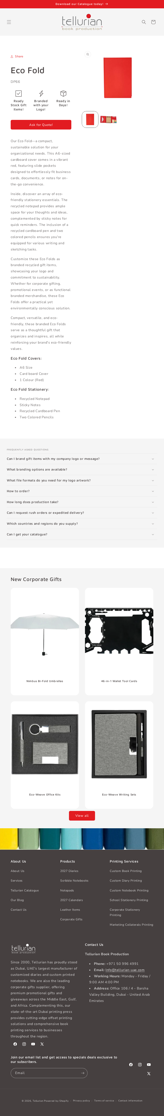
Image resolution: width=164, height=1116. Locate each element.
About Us (18, 871)
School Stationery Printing (129, 900)
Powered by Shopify (56, 1101)
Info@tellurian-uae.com (125, 970)
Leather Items (70, 910)
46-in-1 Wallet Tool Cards (119, 681)
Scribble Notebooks (74, 881)
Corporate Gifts (71, 919)
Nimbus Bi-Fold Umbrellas (44, 681)
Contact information (130, 1100)
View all (82, 816)
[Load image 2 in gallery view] (108, 119)
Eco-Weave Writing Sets (119, 794)
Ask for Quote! (41, 125)
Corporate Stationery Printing (125, 912)
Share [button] (19, 56)
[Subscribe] (82, 1073)
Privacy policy (81, 1100)
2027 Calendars (71, 900)
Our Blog (17, 900)
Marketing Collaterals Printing (131, 925)
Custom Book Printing (126, 871)
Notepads (67, 890)
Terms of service (104, 1100)
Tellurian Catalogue (25, 890)
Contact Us (19, 910)
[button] (9, 22)
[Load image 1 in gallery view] (90, 119)
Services (17, 881)
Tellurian (38, 1101)
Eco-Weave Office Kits (45, 794)
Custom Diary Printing (126, 881)
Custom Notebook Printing (129, 890)
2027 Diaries (69, 871)
